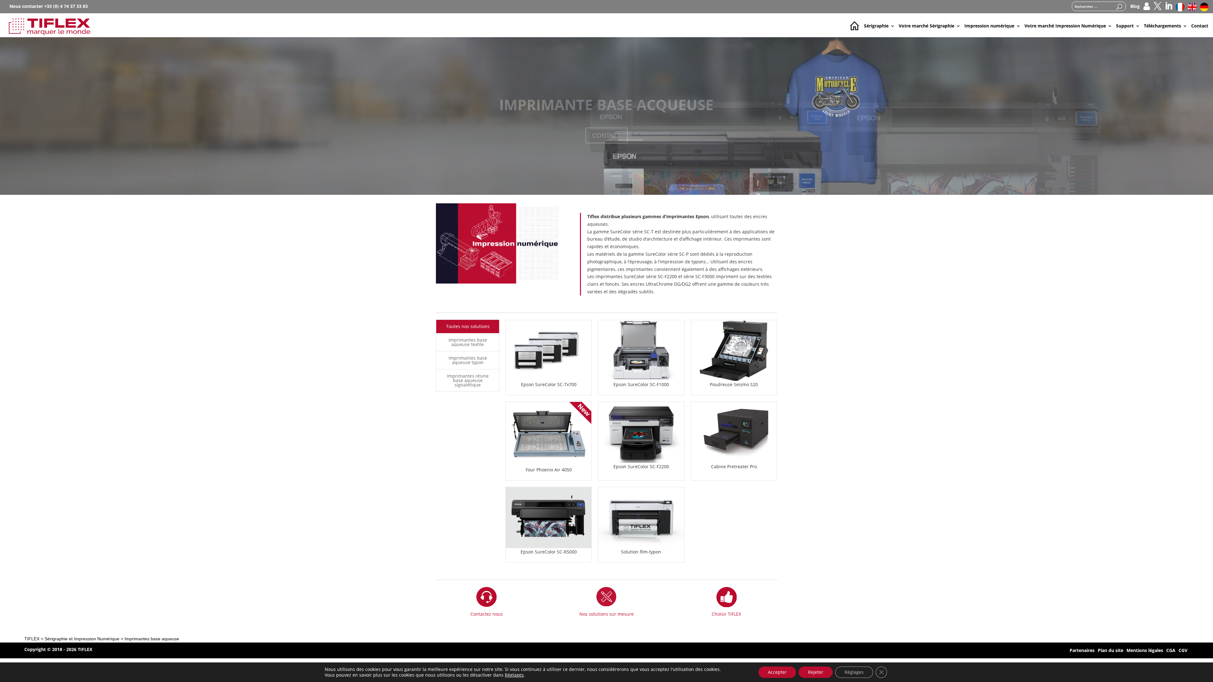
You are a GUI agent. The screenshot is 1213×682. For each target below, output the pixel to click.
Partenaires (1082, 650)
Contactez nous (486, 614)
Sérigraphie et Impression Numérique (82, 638)
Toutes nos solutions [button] (468, 326)
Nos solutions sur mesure (606, 614)
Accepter (777, 672)
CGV (1183, 650)
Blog (1135, 6)
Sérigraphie (876, 26)
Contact (1199, 26)
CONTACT (606, 135)
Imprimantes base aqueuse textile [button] (468, 342)
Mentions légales (1144, 650)
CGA (1170, 650)
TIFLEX (31, 638)
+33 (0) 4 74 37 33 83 (66, 6)
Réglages (514, 675)
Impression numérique (989, 26)
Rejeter (815, 672)
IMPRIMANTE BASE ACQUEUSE (606, 104)
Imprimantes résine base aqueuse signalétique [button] (468, 380)
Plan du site (1110, 650)
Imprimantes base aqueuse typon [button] (468, 360)
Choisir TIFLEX (726, 614)
